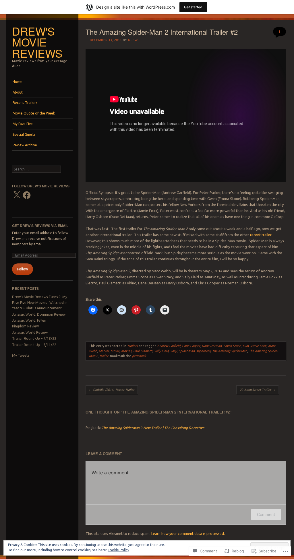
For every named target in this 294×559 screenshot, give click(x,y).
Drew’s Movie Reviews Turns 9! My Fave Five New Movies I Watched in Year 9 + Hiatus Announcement (39, 302)
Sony (173, 351)
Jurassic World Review (30, 332)
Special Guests (24, 134)
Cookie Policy (118, 550)
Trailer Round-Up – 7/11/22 (34, 345)
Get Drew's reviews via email (40, 225)
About (18, 92)
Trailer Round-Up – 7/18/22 (34, 338)
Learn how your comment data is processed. (188, 533)
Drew (133, 40)
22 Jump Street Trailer (257, 389)
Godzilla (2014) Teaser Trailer (111, 389)
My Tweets (20, 355)
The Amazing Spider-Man (229, 351)
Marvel (104, 351)
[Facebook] (26, 195)
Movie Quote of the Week (34, 113)
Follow (22, 269)
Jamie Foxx (258, 346)
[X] (16, 195)
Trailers (132, 346)
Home (17, 82)
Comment (266, 514)
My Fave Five (23, 124)
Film (246, 346)
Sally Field (161, 351)
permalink (139, 356)
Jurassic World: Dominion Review (38, 314)
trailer (104, 356)
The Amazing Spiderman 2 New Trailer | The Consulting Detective (153, 428)
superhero (203, 351)
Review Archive (25, 145)
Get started (193, 7)
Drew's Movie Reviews (37, 42)
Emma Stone (232, 346)
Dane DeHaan (212, 346)
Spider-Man (187, 351)
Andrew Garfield (168, 346)
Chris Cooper (191, 346)
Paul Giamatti (142, 351)
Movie (115, 351)
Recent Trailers (25, 102)
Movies (126, 351)
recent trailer (260, 235)
